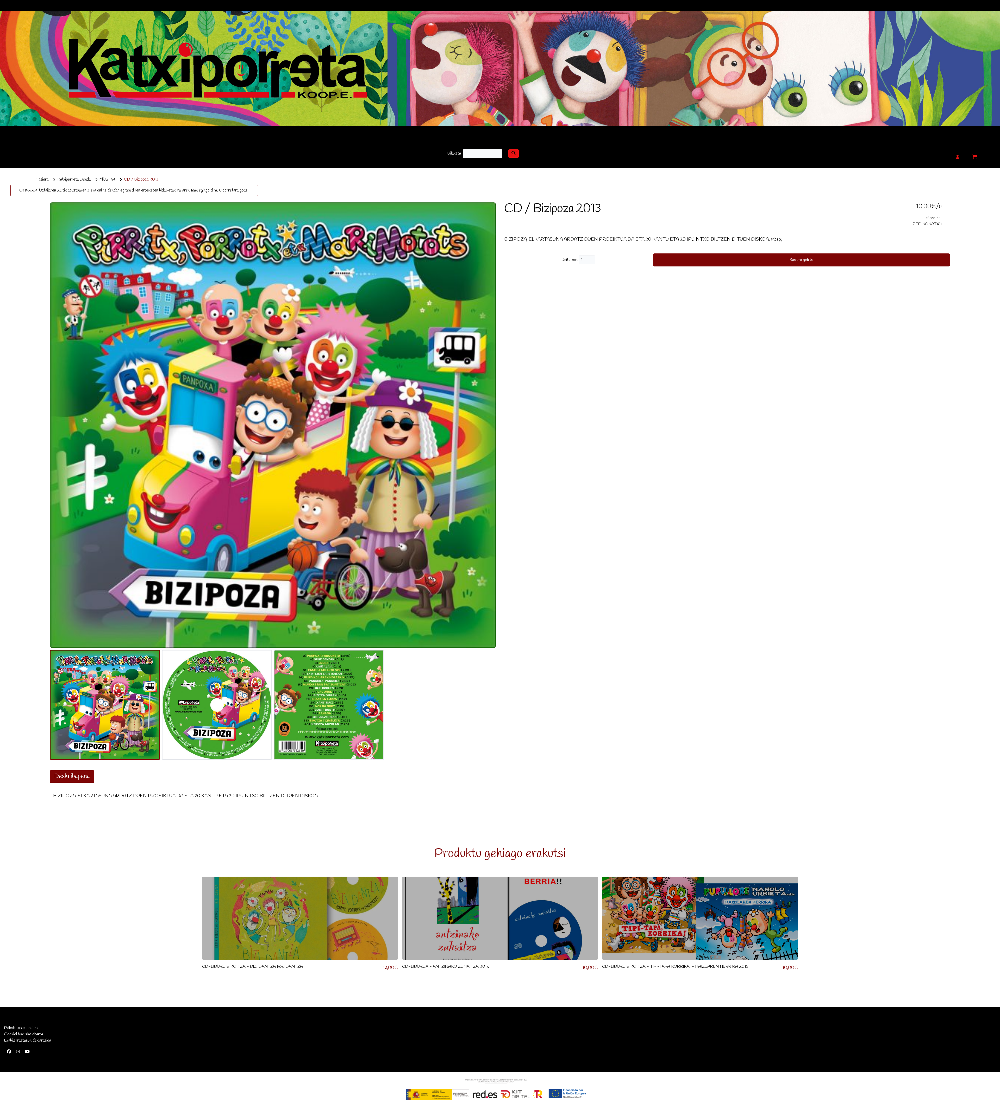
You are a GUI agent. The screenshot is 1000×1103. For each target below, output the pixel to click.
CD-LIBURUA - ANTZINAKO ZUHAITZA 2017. (445, 966)
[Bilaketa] (513, 153)
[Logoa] (496, 1089)
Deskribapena (72, 776)
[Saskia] (974, 157)
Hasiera (41, 179)
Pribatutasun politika (21, 1028)
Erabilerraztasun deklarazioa (27, 1040)
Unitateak (570, 260)
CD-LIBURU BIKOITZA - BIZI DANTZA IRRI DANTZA (252, 966)
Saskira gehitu (801, 260)
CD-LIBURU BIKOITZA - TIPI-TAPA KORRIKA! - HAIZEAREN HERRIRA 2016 (675, 966)
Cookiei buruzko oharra (23, 1034)
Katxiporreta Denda (74, 179)
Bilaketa (454, 153)
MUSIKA (107, 179)
